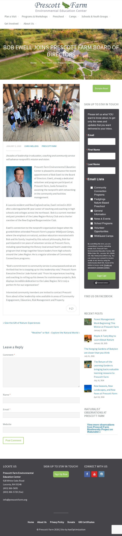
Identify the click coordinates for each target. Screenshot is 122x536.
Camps (72, 16)
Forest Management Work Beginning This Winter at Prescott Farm (106, 323)
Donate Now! (101, 88)
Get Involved (11, 23)
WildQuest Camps (103, 236)
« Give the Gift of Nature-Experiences (21, 322)
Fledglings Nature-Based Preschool (101, 202)
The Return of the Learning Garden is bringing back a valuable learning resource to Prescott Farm (106, 369)
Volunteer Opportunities (101, 229)
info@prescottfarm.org (15, 499)
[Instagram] (101, 474)
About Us (29, 23)
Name (7, 394)
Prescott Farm (49, 146)
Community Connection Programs (100, 191)
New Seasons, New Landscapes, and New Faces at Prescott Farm (105, 389)
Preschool (58, 16)
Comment (9, 354)
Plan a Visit (10, 16)
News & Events (102, 218)
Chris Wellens (31, 146)
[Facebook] (87, 474)
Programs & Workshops (35, 16)
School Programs (103, 223)
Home (33, 62)
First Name (94, 149)
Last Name (94, 164)
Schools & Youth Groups (95, 16)
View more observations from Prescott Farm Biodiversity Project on (100, 428)
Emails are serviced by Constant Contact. (100, 266)
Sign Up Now (61, 474)
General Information (100, 212)
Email (6, 409)
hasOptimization (76, 529)
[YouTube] (94, 474)
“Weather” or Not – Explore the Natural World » (55, 332)
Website (7, 424)
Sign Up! (101, 276)
